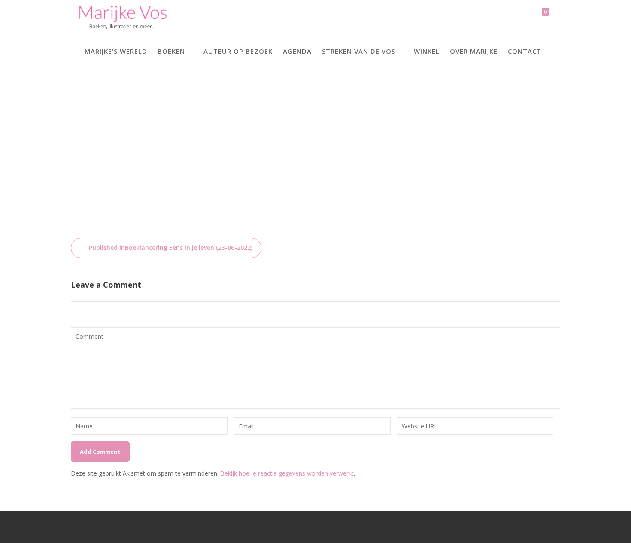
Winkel (427, 51)
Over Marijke (474, 51)
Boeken (171, 51)
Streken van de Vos (358, 51)
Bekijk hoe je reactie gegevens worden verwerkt (287, 473)
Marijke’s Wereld (116, 51)
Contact (524, 51)
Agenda (297, 51)
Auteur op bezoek (238, 51)
